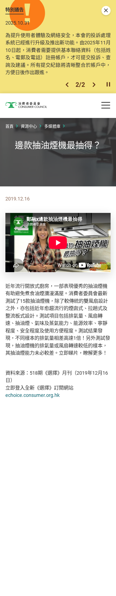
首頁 (9, 126)
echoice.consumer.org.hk (32, 395)
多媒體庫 (52, 126)
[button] (67, 84)
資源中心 (29, 126)
